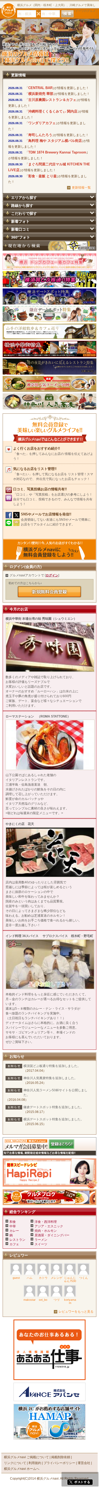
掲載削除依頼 (60, 1457)
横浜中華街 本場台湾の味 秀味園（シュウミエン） (41, 619)
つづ (56, 1299)
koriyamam (70, 1301)
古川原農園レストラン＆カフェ (52, 100)
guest (16, 1277)
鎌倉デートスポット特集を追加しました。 (53, 1107)
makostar (29, 1299)
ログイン (52, 575)
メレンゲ (56, 1277)
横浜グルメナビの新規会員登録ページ (49, 591)
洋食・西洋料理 (46, 1222)
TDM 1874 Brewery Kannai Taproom (57, 152)
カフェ (14, 1244)
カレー (14, 1231)
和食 (13, 1222)
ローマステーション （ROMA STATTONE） (38, 716)
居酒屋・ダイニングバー (52, 1235)
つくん (83, 1277)
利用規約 (35, 1463)
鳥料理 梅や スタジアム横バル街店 (55, 141)
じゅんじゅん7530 (70, 1279)
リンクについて (15, 1463)
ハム (29, 1277)
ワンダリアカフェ (42, 123)
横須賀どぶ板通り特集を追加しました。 (52, 1066)
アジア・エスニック (49, 1226)
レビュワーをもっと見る (76, 1311)
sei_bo (43, 1299)
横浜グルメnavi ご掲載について (26, 1457)
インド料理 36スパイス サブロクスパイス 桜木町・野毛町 (49, 936)
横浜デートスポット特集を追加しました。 (53, 1119)
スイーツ (41, 1244)
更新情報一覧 (81, 187)
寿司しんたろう (40, 135)
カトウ (43, 1277)
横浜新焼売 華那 (40, 94)
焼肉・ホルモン (46, 1231)
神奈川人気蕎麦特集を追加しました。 (50, 1078)
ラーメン (41, 1240)
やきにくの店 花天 (20, 824)
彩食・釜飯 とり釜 (42, 176)
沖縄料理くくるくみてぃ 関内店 (52, 111)
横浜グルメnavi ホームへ (21, 1469)
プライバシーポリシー (59, 1463)
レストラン (17, 1240)
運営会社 (84, 1463)
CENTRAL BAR (40, 88)
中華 (13, 1226)
